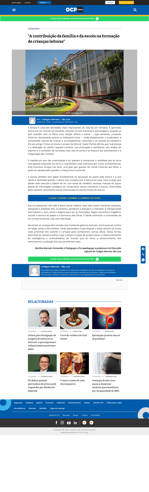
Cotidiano (29, 403)
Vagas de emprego (57, 408)
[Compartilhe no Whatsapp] (143, 260)
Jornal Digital (16, 3)
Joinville (75, 415)
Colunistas (32, 331)
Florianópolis (95, 415)
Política (87, 403)
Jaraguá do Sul (54, 415)
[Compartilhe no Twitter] (143, 255)
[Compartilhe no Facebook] (143, 249)
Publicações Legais (114, 403)
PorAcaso (32, 408)
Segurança (18, 403)
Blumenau (66, 415)
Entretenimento (74, 403)
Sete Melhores (19, 408)
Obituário (43, 408)
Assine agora (126, 2)
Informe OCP (98, 403)
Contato (28, 3)
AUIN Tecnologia (83, 432)
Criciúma (84, 415)
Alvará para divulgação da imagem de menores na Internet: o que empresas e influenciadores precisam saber (42, 342)
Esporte (39, 403)
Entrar (110, 2)
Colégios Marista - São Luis (55, 119)
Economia (49, 403)
